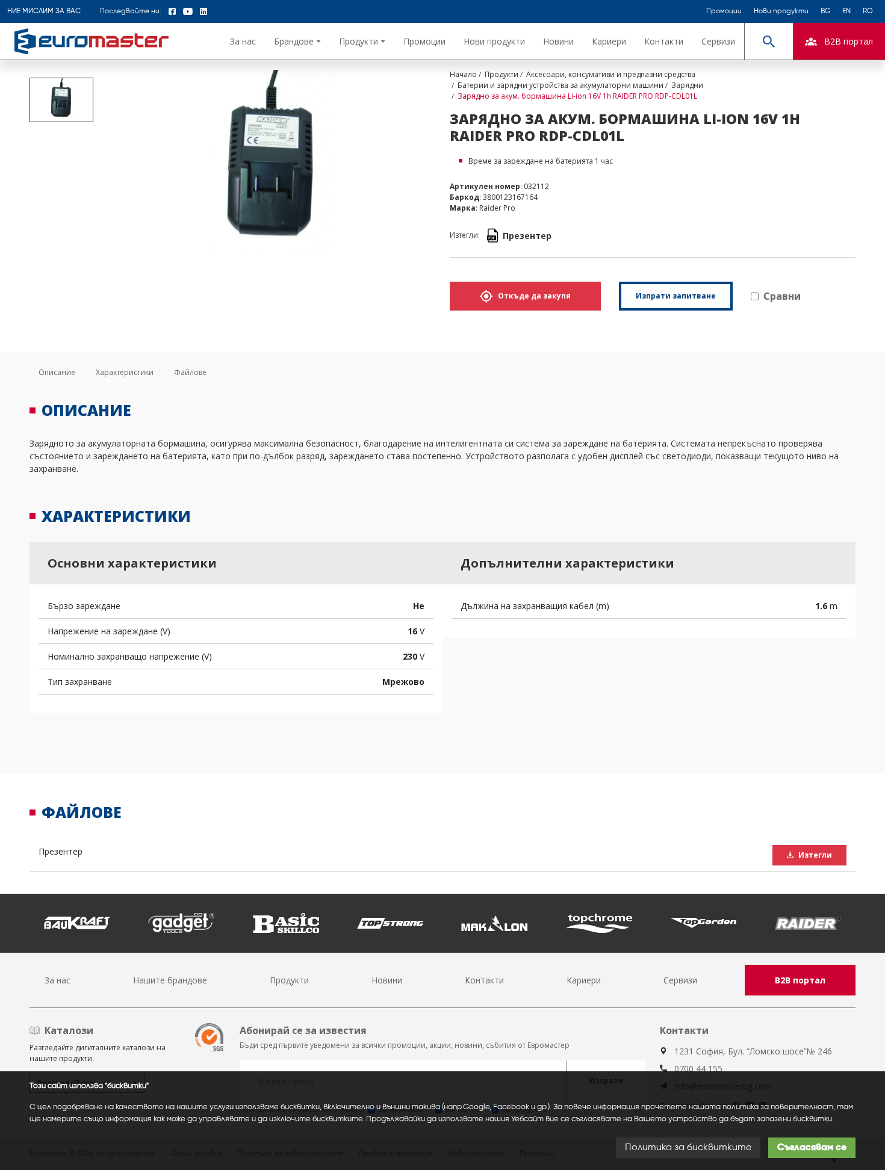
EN (846, 11)
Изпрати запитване (676, 296)
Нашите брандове (170, 980)
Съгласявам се (811, 1148)
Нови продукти (781, 11)
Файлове (190, 372)
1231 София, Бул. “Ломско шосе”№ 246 (753, 1051)
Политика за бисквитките (688, 1148)
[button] (297, 41)
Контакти (663, 41)
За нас (243, 41)
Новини (558, 41)
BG (825, 11)
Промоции (724, 11)
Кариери (609, 41)
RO (868, 11)
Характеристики (125, 372)
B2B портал (800, 980)
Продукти (289, 980)
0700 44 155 (698, 1068)
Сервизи (718, 41)
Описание (57, 372)
